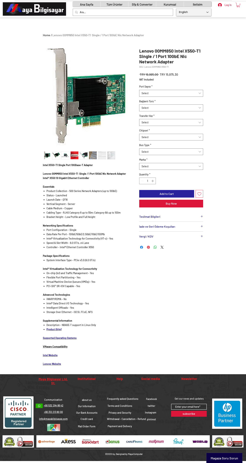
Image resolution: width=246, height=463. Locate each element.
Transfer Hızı (147, 115)
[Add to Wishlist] (199, 194)
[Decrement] (142, 181)
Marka (143, 159)
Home (46, 35)
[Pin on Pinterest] (148, 247)
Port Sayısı (146, 86)
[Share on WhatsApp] (155, 247)
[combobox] (171, 93)
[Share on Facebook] (141, 247)
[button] (238, 5)
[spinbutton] (147, 181)
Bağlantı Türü (147, 101)
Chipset (144, 130)
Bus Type (145, 145)
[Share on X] (162, 247)
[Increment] (153, 181)
